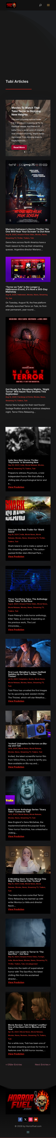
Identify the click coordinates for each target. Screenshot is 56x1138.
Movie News (30, 534)
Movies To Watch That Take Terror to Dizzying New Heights (26, 111)
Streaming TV (11, 238)
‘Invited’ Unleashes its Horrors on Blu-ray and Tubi (27, 744)
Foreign (41, 957)
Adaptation (23, 679)
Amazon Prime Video (25, 234)
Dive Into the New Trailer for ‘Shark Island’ (26, 530)
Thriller (20, 238)
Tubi (32, 238)
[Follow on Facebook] (20, 1119)
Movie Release (31, 465)
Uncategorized (32, 964)
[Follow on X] (25, 1119)
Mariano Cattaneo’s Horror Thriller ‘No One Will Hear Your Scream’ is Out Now (28, 230)
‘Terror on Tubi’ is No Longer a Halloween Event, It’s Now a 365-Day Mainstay (27, 289)
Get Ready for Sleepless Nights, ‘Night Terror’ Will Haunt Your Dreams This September (27, 391)
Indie (22, 465)
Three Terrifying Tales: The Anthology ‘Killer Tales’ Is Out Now (27, 600)
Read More (19, 147)
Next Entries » (42, 1064)
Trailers (26, 238)
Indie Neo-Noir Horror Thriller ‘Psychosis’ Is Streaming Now (23, 461)
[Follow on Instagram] (31, 1119)
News (44, 234)
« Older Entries (14, 1064)
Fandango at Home (25, 397)
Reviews (23, 1035)
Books (31, 679)
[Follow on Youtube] (36, 1119)
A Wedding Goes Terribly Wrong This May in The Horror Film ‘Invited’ (27, 880)
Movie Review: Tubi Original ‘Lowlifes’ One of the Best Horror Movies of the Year (27, 1027)
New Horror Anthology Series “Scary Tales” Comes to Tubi (27, 810)
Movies (38, 234)
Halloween (21, 295)
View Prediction (16, 487)
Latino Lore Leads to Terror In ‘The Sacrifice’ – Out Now (26, 953)
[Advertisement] (28, 50)
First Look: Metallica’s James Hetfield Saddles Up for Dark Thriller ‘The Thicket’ (27, 674)
